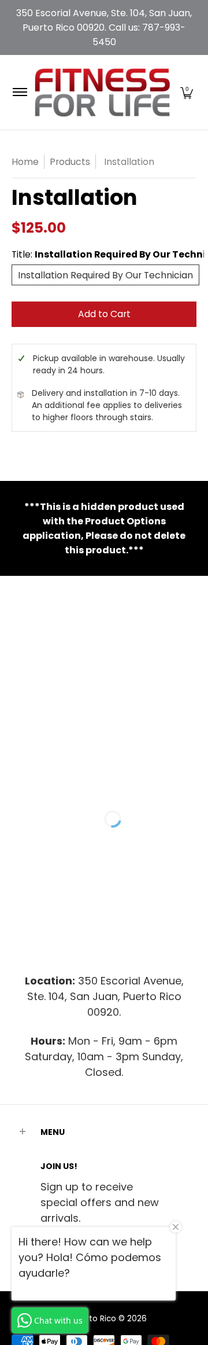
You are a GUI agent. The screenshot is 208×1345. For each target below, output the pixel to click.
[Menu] (19, 92)
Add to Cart (104, 314)
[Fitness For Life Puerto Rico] (102, 92)
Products (70, 161)
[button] (186, 92)
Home (25, 161)
